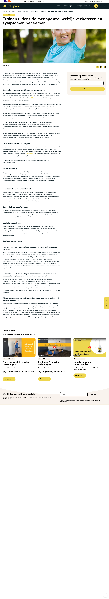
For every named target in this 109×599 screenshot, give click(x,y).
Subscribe (87, 89)
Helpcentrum (89, 1)
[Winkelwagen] (104, 6)
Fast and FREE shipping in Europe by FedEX (33, 1)
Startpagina (6, 11)
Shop (58, 6)
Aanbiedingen (68, 6)
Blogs (13, 11)
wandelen (31, 98)
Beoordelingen (98, 1)
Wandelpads (29, 153)
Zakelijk (79, 6)
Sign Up (93, 394)
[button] (104, 360)
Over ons (87, 6)
